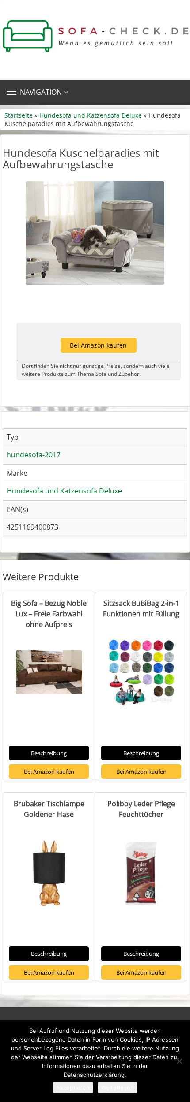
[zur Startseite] (95, 36)
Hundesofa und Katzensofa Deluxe (90, 115)
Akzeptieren (73, 1087)
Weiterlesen (117, 1087)
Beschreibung (49, 753)
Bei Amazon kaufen (98, 345)
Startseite (18, 115)
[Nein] (179, 1061)
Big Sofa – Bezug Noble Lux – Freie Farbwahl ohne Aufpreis (49, 613)
